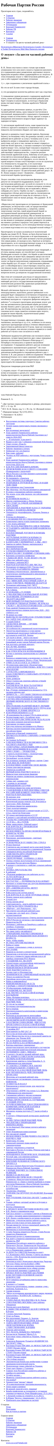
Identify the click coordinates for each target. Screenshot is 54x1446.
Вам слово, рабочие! (14, 453)
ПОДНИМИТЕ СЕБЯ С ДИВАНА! (21, 1052)
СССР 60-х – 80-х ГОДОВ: (17, 822)
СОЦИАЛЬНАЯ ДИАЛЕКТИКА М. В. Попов (26, 1300)
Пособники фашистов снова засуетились (23, 788)
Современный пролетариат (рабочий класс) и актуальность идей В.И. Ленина (25, 634)
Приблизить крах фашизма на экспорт (22, 1400)
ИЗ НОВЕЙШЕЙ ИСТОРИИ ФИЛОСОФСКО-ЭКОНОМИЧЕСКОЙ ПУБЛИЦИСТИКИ (26, 1019)
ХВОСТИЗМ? (12, 505)
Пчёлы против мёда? (15, 902)
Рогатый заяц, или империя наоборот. (22, 1157)
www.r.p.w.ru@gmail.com (16, 1443)
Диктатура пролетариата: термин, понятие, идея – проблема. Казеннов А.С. (27, 1287)
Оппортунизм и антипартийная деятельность (25, 963)
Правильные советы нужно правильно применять (27, 521)
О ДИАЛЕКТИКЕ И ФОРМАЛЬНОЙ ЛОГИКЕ (27, 594)
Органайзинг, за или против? (18, 758)
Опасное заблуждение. (15, 1330)
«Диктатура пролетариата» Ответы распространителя (29, 918)
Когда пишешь (12, 1009)
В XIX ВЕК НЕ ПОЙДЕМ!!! (18, 763)
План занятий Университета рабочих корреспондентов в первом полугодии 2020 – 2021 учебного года (27, 610)
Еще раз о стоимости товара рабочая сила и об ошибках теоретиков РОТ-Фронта (26, 957)
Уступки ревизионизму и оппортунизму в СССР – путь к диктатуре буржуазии (27, 812)
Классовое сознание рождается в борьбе (23, 722)
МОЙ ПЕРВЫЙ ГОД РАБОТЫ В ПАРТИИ (25, 601)
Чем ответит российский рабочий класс (23, 911)
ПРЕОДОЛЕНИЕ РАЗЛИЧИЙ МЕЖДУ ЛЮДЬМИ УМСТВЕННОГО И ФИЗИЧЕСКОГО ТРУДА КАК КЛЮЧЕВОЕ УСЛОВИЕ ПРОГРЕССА (28, 708)
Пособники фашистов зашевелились (21, 806)
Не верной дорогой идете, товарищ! (21, 1389)
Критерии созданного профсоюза (20, 556)
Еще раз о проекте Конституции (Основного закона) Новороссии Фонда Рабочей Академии (28, 1167)
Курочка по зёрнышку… (16, 517)
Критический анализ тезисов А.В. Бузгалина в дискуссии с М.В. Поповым (26, 802)
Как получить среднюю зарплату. (20, 644)
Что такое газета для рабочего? (19, 931)
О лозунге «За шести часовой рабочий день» (25, 1054)
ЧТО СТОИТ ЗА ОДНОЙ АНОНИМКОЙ (24, 503)
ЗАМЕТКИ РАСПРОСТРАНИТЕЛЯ (21, 854)
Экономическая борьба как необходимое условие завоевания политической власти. (27, 1362)
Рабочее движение (14, 20)
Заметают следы (13, 683)
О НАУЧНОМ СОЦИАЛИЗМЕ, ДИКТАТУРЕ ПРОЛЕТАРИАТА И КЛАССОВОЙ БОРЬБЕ (26, 1023)
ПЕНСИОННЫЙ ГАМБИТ (18, 856)
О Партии (10, 18)
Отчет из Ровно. (13, 1316)
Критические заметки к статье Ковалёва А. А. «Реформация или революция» (25, 1062)
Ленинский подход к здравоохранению (23, 1236)
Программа (11, 1409)
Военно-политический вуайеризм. (20, 1159)
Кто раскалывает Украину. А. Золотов (22, 1318)
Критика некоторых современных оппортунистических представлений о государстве (28, 1046)
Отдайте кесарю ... (14, 1375)
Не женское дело (13, 797)
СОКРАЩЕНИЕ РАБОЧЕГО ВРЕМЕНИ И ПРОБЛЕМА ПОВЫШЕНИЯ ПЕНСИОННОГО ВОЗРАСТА (27, 935)
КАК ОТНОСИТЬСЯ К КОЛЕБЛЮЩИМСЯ (25, 651)
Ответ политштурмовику (17, 808)
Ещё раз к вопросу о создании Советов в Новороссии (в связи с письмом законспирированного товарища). (29, 1215)
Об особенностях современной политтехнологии (27, 628)
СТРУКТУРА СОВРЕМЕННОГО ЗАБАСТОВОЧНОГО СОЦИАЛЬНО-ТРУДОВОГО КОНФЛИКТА (28, 674)
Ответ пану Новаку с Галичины (19, 1368)
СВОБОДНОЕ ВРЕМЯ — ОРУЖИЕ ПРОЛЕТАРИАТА (21, 625)
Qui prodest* (11, 1380)
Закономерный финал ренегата (19, 446)
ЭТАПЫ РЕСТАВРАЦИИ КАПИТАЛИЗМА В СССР (29, 820)
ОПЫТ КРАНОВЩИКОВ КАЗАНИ (21, 749)
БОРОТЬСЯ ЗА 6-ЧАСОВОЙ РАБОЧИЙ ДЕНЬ (26, 1070)
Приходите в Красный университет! (21, 733)
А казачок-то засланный (16, 783)
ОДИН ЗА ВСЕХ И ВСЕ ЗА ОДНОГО (22, 663)
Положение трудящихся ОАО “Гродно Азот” (25, 567)
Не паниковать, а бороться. (17, 478)
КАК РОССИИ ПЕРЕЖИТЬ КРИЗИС (22, 467)
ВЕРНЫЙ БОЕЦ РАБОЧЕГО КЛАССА (23, 772)
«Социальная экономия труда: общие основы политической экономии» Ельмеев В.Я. (25, 1269)
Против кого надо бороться (17, 1307)
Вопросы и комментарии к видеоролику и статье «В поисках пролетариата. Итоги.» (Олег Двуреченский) (29, 659)
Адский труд (11, 899)
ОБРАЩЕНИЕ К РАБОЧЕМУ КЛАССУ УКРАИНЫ (28, 508)
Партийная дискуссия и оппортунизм (22, 979)
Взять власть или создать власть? (20, 892)
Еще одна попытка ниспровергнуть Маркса (24, 726)
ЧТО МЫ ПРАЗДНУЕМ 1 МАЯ (19, 965)
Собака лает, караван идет (17, 781)
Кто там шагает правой (16, 1134)
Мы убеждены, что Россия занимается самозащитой (28, 489)
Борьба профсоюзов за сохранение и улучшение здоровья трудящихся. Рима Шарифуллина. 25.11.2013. (29, 1392)
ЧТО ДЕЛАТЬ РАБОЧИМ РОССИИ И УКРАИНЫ (28, 526)
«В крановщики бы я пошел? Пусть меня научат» (27, 715)
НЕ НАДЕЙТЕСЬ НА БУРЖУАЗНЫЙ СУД (24, 1043)
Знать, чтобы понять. (15, 940)
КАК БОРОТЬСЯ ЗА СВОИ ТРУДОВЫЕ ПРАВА (27, 895)
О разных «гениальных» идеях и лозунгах (24, 947)
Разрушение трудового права (18, 724)
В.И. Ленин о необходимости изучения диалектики (28, 1218)
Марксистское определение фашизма (22, 774)
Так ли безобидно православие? (19, 1040)
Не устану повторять (15, 836)
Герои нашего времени (16, 1387)
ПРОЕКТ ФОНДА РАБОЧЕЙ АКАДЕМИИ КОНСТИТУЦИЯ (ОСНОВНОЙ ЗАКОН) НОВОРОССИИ (25, 1275)
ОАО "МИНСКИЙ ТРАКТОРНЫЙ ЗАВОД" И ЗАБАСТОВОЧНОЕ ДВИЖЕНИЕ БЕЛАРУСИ (26, 582)
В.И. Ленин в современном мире (20, 1211)
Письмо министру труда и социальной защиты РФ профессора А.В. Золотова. (27, 1226)
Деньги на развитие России (18, 977)
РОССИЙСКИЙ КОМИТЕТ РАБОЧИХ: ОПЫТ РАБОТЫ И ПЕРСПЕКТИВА (26, 793)
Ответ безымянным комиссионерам (21, 1132)
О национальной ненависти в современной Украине (28, 849)
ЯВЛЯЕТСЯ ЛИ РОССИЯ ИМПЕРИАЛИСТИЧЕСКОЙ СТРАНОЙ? (24, 1176)
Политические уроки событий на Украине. (24, 1366)
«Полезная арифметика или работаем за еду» (25, 874)
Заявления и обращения (16, 22)
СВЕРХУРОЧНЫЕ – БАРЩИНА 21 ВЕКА (24, 858)
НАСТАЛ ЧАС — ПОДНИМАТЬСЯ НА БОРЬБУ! (27, 881)
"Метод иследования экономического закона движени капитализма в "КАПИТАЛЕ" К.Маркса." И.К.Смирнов (29, 1295)
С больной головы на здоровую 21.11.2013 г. (25, 1396)
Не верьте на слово (14, 615)
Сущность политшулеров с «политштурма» (24, 754)
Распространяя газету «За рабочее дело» (23, 717)
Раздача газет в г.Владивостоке (19, 972)
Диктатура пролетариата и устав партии (23, 631)
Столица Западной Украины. (18, 1314)
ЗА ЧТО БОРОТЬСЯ (15, 877)
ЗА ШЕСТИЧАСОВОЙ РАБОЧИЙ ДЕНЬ (24, 1120)
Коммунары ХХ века (15, 1141)
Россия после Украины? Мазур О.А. (21, 1334)
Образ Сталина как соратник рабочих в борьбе (26, 681)
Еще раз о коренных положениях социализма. (25, 1266)
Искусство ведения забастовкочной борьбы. (25, 1034)
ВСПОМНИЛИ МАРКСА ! (18, 499)
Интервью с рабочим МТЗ (17, 562)
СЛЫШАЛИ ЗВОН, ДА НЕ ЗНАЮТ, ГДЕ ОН (26, 558)
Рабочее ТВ (11, 29)
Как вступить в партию (16, 1411)
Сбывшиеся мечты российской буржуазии (24, 851)
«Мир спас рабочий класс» (17, 560)
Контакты (10, 31)
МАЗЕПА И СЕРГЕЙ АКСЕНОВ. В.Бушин (25, 1321)
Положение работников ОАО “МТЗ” (21, 585)
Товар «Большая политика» (18, 997)
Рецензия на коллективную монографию (23, 1015)
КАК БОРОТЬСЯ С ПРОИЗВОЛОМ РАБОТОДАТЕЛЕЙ (22, 827)
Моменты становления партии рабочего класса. (26, 1377)
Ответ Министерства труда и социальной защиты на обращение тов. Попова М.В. (28, 1037)
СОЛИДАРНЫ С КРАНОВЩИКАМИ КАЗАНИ (27, 747)
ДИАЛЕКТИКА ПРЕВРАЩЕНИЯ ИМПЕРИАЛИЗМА (21, 1123)
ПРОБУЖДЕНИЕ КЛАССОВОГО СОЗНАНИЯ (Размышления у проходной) (26, 470)
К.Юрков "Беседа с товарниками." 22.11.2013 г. (26, 1398)
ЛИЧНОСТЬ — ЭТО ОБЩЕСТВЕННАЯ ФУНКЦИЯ (29, 694)
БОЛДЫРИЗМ (12, 995)
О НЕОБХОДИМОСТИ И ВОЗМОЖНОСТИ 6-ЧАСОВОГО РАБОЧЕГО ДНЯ (26, 743)
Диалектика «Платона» (16, 1191)
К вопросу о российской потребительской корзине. (28, 817)
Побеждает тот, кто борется (18, 451)
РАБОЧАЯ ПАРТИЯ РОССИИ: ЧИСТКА (24, 565)
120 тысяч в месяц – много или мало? (22, 637)
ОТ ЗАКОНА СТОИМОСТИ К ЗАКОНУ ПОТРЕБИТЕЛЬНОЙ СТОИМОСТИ (24, 1067)
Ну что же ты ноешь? (15, 1004)
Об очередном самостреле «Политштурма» (24, 665)
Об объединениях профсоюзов (19, 988)
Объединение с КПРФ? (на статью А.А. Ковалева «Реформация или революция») (27, 1092)
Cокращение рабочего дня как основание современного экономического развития (23, 1096)
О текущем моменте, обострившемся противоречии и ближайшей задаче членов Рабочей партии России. (29, 641)
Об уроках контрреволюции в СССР (21, 815)
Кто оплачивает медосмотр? (18, 430)
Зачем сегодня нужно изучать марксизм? (23, 1223)
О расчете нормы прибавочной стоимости (24, 697)
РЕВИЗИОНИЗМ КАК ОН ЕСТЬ (20, 984)
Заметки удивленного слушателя (20, 1147)
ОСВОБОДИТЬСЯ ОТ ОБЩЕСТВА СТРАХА (26, 842)
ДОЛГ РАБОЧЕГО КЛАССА (18, 970)
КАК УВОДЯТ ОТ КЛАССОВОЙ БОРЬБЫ (25, 993)
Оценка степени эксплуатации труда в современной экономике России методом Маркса (28, 862)
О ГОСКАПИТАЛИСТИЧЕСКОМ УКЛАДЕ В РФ (28, 719)
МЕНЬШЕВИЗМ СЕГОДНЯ (18, 785)
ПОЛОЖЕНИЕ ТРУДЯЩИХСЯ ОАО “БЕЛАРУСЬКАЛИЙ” (22, 598)
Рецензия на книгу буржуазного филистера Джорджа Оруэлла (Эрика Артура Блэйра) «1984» (29, 1262)
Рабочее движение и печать (18, 449)
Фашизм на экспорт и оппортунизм (21, 952)
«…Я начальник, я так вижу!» (19, 439)
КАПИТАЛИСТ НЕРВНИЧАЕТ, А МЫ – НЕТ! (26, 542)
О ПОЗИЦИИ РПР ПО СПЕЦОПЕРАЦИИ (24, 519)
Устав (8, 1407)
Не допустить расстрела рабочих (20, 649)
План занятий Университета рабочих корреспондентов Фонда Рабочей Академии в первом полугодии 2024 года (29, 462)
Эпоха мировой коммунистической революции (26, 1050)
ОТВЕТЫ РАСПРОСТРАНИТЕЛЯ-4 (22, 906)
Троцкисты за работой (15, 770)
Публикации (11, 25)
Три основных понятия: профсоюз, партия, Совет (27, 760)
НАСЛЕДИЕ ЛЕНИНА (16, 647)
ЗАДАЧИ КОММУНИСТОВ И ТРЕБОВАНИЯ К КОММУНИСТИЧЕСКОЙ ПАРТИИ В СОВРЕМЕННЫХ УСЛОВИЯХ (27, 1106)
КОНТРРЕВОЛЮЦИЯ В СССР (19, 713)
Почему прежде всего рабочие (19, 897)
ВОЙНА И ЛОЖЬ (14, 476)
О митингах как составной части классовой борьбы (28, 847)
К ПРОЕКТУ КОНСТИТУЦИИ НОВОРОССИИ (27, 1209)
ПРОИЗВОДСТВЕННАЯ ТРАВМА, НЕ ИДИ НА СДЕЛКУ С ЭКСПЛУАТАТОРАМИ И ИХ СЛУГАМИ (29, 604)
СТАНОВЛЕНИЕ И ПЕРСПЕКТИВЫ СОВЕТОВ (27, 790)
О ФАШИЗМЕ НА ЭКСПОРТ (19, 961)
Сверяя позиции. (13, 1291)
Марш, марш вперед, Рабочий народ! (22, 824)
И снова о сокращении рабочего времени (23, 492)
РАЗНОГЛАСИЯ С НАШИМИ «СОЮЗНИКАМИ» (28, 553)
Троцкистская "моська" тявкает (19, 1382)
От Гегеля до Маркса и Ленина (19, 756)
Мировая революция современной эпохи (23, 578)
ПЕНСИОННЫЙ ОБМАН (17, 879)
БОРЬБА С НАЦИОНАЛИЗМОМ (20, 510)
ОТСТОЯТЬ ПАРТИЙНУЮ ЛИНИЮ (22, 569)
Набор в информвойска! (16, 981)
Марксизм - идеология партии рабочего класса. (26, 1220)
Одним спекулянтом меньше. (18, 767)
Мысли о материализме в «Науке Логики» (24, 501)
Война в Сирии (12, 945)
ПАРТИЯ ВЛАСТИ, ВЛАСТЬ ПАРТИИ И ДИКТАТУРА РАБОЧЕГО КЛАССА (24, 686)
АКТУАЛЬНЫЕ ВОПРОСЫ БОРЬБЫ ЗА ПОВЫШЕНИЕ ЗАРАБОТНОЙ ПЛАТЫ (24, 538)
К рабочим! (11, 872)
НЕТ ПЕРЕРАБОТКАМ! (16, 549)
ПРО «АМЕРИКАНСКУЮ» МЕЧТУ (22, 888)
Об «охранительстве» (15, 890)
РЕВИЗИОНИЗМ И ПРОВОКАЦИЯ (22, 968)
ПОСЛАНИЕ (12, 949)
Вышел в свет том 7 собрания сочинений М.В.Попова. (29, 442)
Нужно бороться (13, 845)
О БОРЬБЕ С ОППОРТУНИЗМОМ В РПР (24, 986)
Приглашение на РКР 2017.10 (19, 1031)
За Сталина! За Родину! (16, 740)
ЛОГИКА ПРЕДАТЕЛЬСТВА (19, 870)
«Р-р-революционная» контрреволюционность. (26, 1384)
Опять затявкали (13, 678)
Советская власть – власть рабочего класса (24, 904)
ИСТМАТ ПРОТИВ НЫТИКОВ (20, 943)
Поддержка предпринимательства (20, 1006)
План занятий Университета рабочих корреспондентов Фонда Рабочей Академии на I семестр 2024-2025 (26, 435)
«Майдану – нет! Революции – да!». (21, 908)
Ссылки (9, 34)
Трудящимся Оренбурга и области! (21, 929)
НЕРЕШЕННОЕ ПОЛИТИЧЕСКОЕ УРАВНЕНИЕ (28, 1154)
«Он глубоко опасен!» (15, 1359)
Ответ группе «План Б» (16, 444)
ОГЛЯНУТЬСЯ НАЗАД (16, 1084)
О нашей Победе (13, 622)
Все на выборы (12, 1013)
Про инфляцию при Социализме (20, 487)
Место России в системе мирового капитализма (26, 474)
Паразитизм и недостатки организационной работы (28, 954)
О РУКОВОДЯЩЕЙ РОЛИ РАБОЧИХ (22, 551)
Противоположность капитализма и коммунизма (27, 1011)
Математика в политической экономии (22, 1229)
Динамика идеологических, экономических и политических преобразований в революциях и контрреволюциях (26, 573)
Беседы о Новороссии (15, 1207)
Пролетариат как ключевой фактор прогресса (25, 799)
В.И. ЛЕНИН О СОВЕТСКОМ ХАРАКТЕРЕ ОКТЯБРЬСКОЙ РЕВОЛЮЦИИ (25, 1057)
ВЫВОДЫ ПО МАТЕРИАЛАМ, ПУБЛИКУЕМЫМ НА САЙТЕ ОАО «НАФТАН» (28, 618)
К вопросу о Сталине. (15, 1284)
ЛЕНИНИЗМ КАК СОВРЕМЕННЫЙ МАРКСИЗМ (28, 974)
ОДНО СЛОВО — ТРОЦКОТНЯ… (21, 751)
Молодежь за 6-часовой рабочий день (22, 1077)
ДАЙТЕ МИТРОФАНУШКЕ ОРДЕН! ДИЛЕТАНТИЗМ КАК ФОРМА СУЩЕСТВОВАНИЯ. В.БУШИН (22, 1325)
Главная (9, 15)
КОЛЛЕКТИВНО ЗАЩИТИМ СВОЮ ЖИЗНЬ (26, 765)
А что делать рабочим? (16, 524)
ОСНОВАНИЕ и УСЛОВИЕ (18, 592)
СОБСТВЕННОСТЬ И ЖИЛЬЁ (19, 480)
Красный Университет (15, 27)
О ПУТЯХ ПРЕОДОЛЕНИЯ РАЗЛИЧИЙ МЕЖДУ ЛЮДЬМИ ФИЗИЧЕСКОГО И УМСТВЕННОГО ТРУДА (27, 701)
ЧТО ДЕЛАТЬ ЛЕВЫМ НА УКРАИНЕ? (23, 1332)
